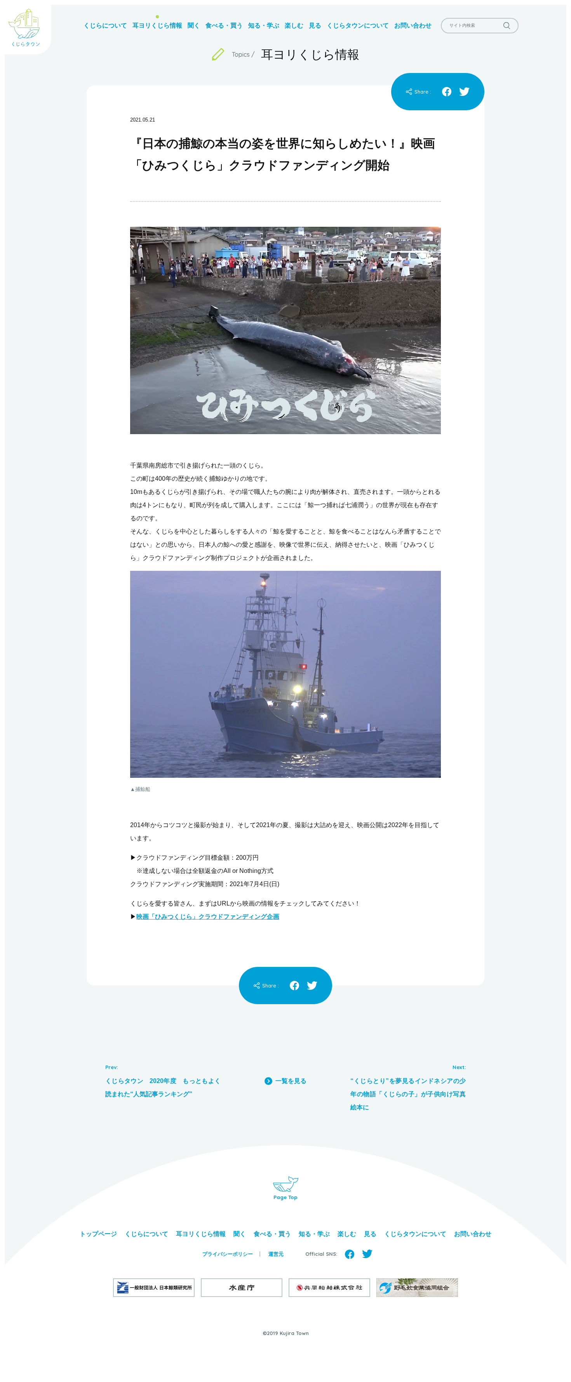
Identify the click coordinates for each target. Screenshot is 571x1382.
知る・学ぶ (263, 25)
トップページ (98, 1234)
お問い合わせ (413, 25)
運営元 (276, 1254)
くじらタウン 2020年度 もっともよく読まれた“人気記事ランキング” (163, 1087)
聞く (194, 25)
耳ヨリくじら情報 (157, 25)
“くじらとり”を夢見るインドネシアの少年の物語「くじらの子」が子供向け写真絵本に (408, 1094)
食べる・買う (224, 25)
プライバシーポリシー (227, 1254)
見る (315, 25)
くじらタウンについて (358, 25)
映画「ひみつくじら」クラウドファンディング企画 (207, 916)
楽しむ (294, 25)
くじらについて (105, 25)
